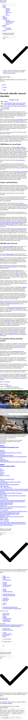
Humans (8, 8)
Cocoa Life (2, 226)
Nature (7, 11)
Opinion (5, 25)
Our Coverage (6, 613)
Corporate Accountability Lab (9, 246)
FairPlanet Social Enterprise (9, 595)
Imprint (4, 636)
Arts (7, 13)
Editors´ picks (6, 614)
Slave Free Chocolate (20, 378)
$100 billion (7, 136)
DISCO (2, 334)
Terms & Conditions (7, 633)
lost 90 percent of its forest (21, 204)
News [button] (4, 26)
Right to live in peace (5, 475)
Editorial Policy (6, 628)
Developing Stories (10, 21)
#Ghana (14, 103)
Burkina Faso (24, 106)
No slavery (2, 470)
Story (4, 16)
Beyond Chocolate (12, 333)
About (4, 5)
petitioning (2, 259)
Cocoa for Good (12, 225)
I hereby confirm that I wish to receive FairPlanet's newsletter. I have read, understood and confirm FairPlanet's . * (14, 72)
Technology (8, 12)
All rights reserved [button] (7, 641)
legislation (24, 287)
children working (20, 147)
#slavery (9, 104)
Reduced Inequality (4, 460)
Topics (4, 7)
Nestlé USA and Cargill (21, 171)
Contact (4, 632)
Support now (3, 442)
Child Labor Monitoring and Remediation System (11, 222)
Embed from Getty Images (5, 389)
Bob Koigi (6, 107)
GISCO (11, 334)
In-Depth (5, 18)
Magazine (5, 17)
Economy (8, 9)
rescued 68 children (19, 119)
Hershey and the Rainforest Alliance (8, 266)
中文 (1, 110)
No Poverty (2, 451)
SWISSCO (23, 334)
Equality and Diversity (8, 630)
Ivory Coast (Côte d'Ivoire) (10, 106)
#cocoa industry (7, 103)
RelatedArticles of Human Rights (7, 465)
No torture (2, 472)
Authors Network (7, 621)
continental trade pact (17, 351)
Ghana (18, 106)
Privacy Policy (11, 73)
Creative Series (9, 22)
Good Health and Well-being (6, 455)
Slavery (6, 101)
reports (17, 274)
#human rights (14, 104)
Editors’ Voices (6, 577)
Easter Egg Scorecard (9, 320)
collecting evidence (9, 254)
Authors (5, 603)
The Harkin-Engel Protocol (20, 228)
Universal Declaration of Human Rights (12, 608)
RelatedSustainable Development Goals (9, 446)
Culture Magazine (7, 579)
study (1, 149)
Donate (4, 30)
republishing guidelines (7, 703)
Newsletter (8, 28)
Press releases (9, 29)
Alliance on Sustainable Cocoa (7, 302)
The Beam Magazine (7, 591)
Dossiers (8, 20)
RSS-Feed (5, 600)
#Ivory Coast (19, 103)
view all (7, 15)
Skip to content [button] (3, 0)
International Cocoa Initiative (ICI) (16, 307)
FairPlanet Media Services (9, 594)
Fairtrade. (2, 379)
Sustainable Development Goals (10, 607)
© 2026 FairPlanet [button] (7, 639)
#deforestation (21, 104)
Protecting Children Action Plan (7, 223)
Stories (4, 578)
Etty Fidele (7, 381)
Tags (4, 604)
